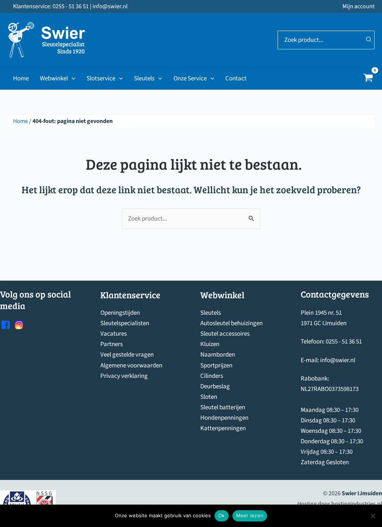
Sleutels (144, 78)
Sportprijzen (216, 365)
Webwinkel (54, 78)
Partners (111, 344)
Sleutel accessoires (225, 333)
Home (21, 78)
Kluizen (209, 344)
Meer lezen (250, 515)
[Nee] (372, 516)
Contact (236, 78)
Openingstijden (120, 312)
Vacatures (113, 333)
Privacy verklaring (124, 376)
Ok (221, 515)
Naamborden (217, 354)
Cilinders (211, 376)
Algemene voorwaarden (131, 365)
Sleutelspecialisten (124, 323)
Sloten (208, 396)
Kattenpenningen (223, 428)
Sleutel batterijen (222, 407)
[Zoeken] (369, 40)
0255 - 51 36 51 (344, 341)
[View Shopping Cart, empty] (368, 78)
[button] (71, 78)
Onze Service (190, 78)
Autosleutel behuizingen (231, 323)
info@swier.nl (337, 360)
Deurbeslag (215, 386)
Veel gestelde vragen (127, 354)
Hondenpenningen (224, 417)
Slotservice (101, 78)
